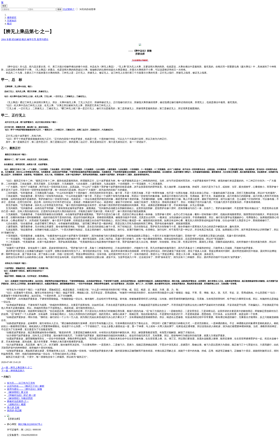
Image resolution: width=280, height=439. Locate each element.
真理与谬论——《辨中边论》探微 (24, 389)
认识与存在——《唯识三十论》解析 (25, 386)
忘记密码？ (69, 9)
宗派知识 (11, 20)
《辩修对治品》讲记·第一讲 (21, 395)
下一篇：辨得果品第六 (12, 370)
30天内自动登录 (87, 9)
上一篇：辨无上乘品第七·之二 (16, 367)
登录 (59, 9)
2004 (3, 39)
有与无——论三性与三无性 (21, 383)
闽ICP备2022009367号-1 (30, 424)
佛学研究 (11, 17)
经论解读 (17, 39)
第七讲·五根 (13, 407)
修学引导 (32, 39)
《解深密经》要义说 (17, 392)
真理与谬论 (42, 39)
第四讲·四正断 (14, 410)
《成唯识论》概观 (16, 404)
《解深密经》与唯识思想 (20, 398)
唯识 (9, 23)
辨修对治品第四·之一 (18, 401)
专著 (9, 39)
